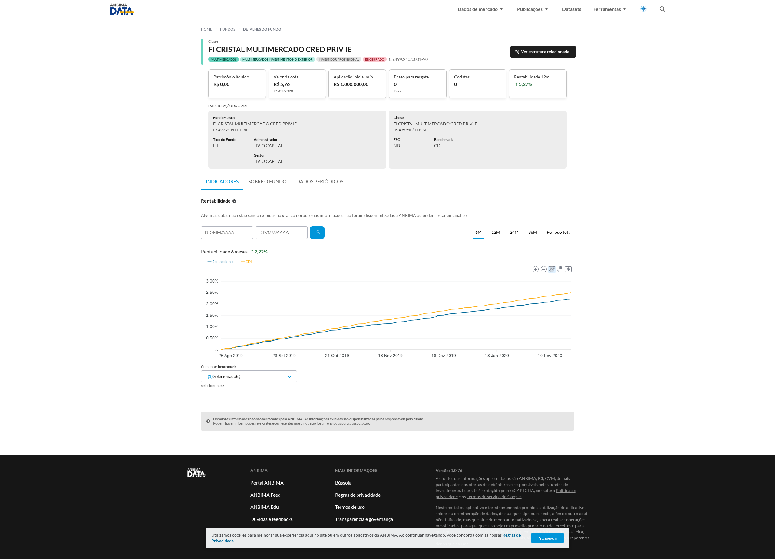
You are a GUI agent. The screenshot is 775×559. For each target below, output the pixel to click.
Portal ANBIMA (267, 482)
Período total (559, 232)
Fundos (227, 29)
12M (495, 232)
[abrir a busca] (662, 9)
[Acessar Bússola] (643, 8)
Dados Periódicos (319, 181)
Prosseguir (547, 538)
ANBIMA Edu (264, 507)
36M (532, 232)
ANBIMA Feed (265, 495)
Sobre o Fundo (267, 181)
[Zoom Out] (544, 269)
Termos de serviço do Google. (494, 496)
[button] (220, 261)
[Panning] (560, 269)
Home (206, 29)
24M (514, 232)
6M (478, 232)
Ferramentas (607, 9)
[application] (387, 307)
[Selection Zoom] (552, 269)
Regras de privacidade (358, 495)
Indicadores (222, 181)
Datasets (571, 9)
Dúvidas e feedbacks (271, 519)
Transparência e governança (364, 519)
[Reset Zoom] (568, 269)
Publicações (530, 9)
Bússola (343, 482)
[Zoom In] (535, 269)
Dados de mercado (478, 9)
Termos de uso (350, 507)
